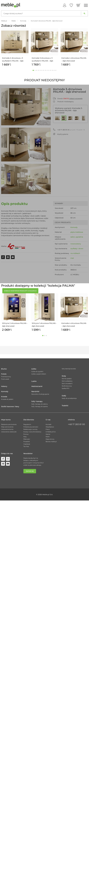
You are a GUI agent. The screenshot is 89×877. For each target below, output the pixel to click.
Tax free (26, 446)
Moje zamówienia (7, 427)
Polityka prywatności (30, 427)
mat (72, 258)
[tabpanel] (15, 47)
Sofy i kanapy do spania (39, 406)
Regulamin (27, 424)
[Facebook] (3, 459)
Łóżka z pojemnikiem (38, 374)
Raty (25, 437)
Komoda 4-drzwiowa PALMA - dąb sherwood (73, 59)
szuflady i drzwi (76, 248)
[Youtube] (8, 464)
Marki (47, 437)
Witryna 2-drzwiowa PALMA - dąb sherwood (15, 324)
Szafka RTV (65, 388)
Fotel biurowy (6, 376)
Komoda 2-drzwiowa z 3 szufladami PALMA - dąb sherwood (12, 59)
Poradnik (26, 441)
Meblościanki (36, 386)
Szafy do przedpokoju (69, 398)
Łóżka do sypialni (37, 371)
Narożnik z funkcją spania (40, 394)
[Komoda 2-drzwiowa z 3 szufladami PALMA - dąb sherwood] (57, 118)
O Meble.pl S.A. (51, 432)
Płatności (26, 439)
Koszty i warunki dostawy (32, 432)
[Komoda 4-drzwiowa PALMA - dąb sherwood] (77, 118)
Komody (74, 227)
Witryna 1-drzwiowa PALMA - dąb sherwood (44, 324)
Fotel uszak (5, 379)
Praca (48, 429)
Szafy (64, 396)
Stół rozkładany (67, 381)
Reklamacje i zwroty (30, 429)
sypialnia (79, 237)
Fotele (3, 374)
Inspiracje (26, 444)
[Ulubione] (71, 5)
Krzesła (4, 397)
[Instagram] (8, 459)
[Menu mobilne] (86, 5)
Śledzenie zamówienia (8, 424)
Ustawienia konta (7, 429)
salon (72, 237)
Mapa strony (50, 439)
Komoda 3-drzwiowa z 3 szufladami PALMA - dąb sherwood (42, 59)
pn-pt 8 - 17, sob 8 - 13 (71, 130)
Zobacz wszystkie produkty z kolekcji (20, 291)
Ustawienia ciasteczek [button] (8, 432)
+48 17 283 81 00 (76, 424)
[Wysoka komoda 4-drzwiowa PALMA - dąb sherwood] (83, 118)
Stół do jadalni (67, 378)
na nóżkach (75, 253)
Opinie (48, 434)
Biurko (4, 369)
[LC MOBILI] (16, 246)
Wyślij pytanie (62, 134)
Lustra (33, 381)
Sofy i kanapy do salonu (39, 404)
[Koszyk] (78, 5)
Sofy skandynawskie (69, 369)
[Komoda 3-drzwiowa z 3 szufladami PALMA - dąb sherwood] (70, 118)
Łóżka (33, 369)
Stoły (64, 376)
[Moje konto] (64, 5)
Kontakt (48, 424)
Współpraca (50, 427)
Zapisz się (30, 471)
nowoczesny (75, 244)
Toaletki (65, 406)
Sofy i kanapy (37, 401)
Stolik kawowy (67, 386)
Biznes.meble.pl (51, 441)
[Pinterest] (3, 464)
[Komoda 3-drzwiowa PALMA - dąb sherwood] (64, 118)
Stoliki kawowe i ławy (10, 406)
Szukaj (84, 13)
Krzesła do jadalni (7, 399)
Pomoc (26, 434)
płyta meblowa (76, 232)
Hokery (4, 386)
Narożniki (35, 391)
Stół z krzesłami (67, 383)
